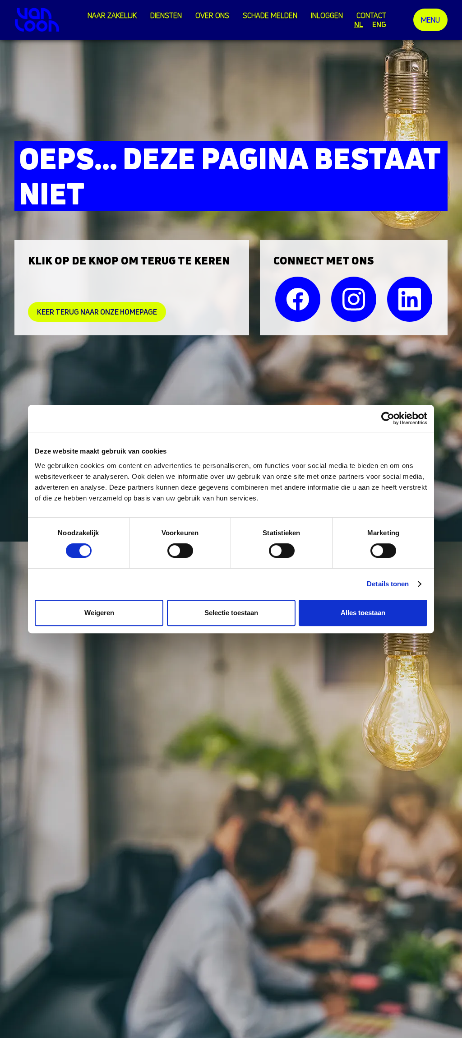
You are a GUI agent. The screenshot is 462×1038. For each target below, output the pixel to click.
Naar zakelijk (112, 15)
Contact (371, 15)
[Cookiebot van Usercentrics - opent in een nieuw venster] (387, 418)
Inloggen (327, 15)
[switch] (180, 550)
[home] (37, 20)
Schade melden (270, 15)
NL (358, 24)
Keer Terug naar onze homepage (97, 312)
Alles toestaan (363, 612)
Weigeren (99, 612)
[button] (168, 15)
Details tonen (388, 584)
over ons (212, 15)
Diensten (166, 15)
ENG (379, 24)
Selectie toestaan (231, 612)
